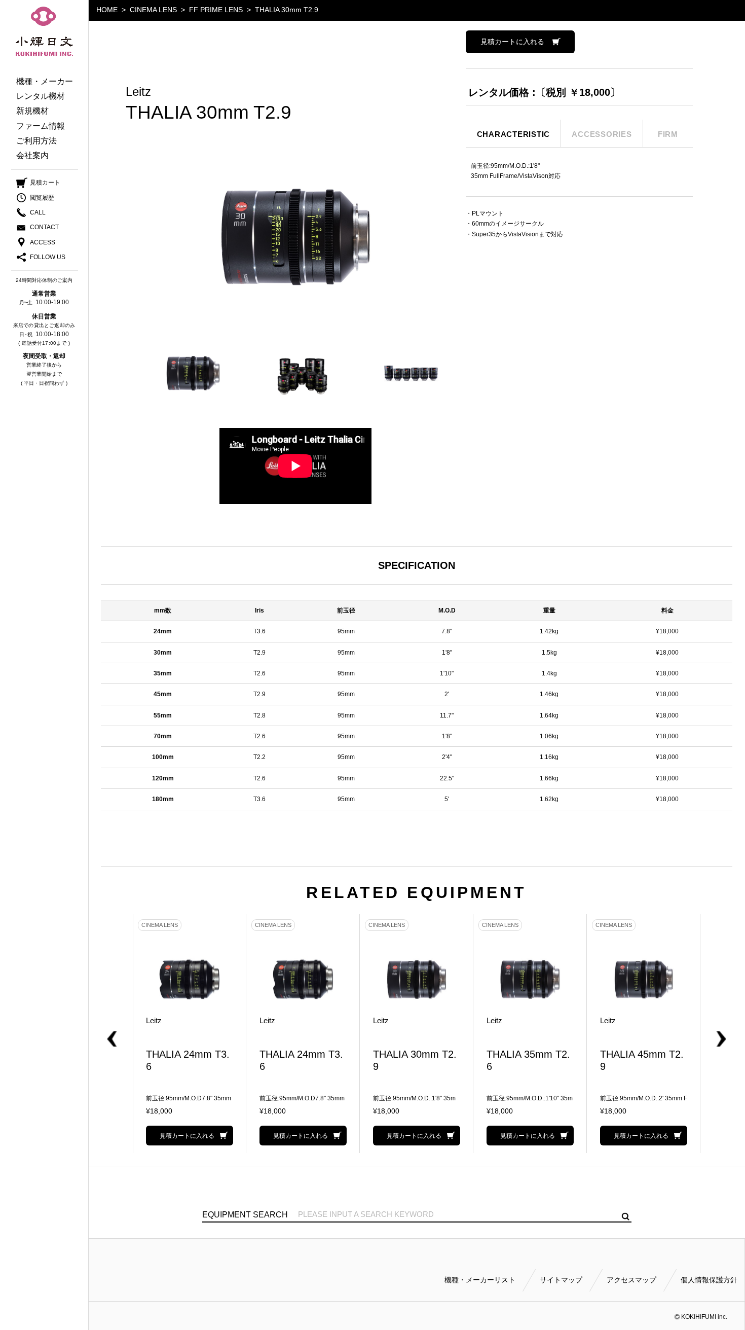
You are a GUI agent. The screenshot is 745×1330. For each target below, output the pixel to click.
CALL (38, 212)
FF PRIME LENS (216, 10)
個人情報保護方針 (709, 1280)
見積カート (45, 182)
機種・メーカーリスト (479, 1280)
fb (37, 258)
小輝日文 (44, 31)
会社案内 (32, 155)
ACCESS (42, 242)
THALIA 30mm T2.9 (286, 10)
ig (57, 258)
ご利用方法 (36, 140)
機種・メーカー (44, 81)
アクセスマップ (631, 1280)
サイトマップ (561, 1280)
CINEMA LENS (153, 10)
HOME (107, 10)
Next (708, 1033)
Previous (125, 1033)
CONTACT (44, 227)
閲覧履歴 (42, 197)
